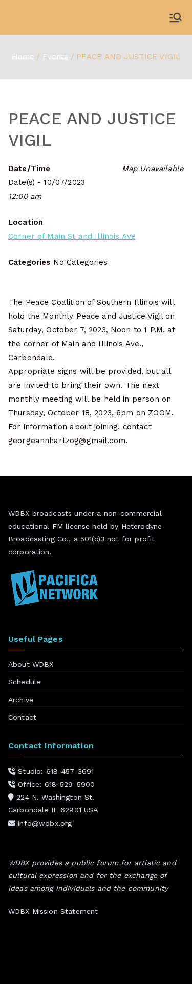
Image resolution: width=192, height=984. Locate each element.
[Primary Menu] (175, 17)
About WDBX (31, 664)
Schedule (24, 682)
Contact (22, 717)
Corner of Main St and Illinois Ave (72, 236)
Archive (20, 700)
